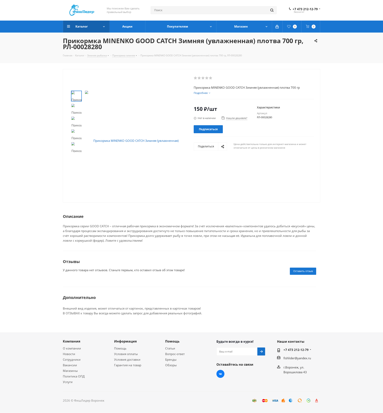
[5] (211, 78)
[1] (195, 78)
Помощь (120, 348)
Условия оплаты (126, 354)
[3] (203, 78)
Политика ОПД (74, 376)
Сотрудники (72, 359)
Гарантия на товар (127, 365)
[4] (207, 78)
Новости (69, 354)
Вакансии (70, 365)
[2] (199, 78)
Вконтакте (220, 374)
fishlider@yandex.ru (297, 358)
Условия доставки (127, 359)
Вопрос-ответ (175, 354)
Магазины (70, 371)
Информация (125, 341)
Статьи (170, 348)
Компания (71, 341)
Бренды (171, 359)
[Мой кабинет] (277, 27)
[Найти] (272, 10)
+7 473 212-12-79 (305, 9)
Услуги (68, 382)
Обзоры (171, 365)
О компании (72, 348)
